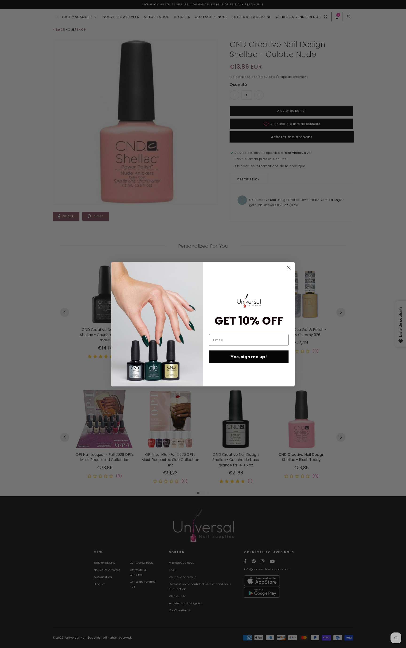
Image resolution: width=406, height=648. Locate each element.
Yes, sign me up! (249, 357)
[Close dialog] (289, 268)
